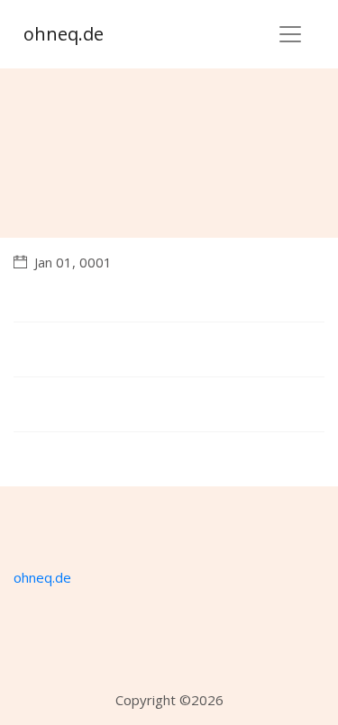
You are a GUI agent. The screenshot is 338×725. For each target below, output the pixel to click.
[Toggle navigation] (290, 34)
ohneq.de (63, 34)
